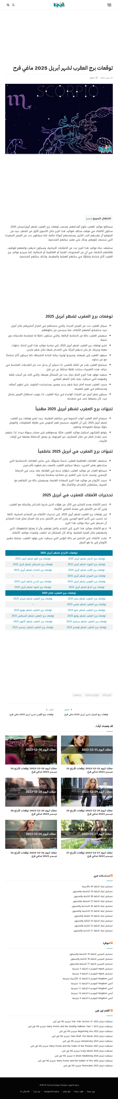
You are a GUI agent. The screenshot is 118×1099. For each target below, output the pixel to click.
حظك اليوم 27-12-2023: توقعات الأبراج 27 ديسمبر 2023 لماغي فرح (89, 854)
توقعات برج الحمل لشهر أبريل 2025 (86, 558)
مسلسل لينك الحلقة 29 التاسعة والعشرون (93, 891)
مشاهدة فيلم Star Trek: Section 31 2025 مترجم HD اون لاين (83, 1021)
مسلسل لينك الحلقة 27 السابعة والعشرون (93, 901)
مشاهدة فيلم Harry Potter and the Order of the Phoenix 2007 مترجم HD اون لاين (71, 1046)
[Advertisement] (59, 36)
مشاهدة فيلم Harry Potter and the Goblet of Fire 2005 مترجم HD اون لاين (75, 1061)
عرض (89, 219)
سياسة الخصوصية (51, 1091)
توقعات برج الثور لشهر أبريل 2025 (33, 558)
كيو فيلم (67, 1091)
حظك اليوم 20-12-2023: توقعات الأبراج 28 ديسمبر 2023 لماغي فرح (34, 812)
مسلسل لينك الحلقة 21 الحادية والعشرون (93, 931)
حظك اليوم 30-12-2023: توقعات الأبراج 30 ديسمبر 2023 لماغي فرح (34, 770)
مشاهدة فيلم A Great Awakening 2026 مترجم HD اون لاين (84, 1056)
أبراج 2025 (106, 695)
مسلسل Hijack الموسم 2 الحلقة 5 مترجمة (92, 969)
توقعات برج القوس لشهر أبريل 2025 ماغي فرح (31, 714)
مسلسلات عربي (102, 876)
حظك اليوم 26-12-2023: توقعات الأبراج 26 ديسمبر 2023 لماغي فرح (34, 854)
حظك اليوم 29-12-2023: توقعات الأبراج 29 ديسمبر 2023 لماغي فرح (89, 812)
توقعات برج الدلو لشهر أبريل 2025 (86, 587)
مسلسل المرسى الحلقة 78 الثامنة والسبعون (92, 959)
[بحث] (8, 5)
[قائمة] (109, 5)
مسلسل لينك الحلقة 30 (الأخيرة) (97, 886)
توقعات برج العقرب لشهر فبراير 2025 (32, 598)
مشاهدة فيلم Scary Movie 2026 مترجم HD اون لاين (87, 1051)
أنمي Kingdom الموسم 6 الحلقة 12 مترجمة (92, 983)
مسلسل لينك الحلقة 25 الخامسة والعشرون (92, 911)
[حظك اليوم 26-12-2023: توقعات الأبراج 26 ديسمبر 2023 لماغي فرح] (31, 834)
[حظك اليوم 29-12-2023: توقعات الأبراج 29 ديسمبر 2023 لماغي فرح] (87, 792)
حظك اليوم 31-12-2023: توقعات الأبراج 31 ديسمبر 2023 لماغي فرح (89, 770)
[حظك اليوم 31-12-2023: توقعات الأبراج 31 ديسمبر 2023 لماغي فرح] (87, 750)
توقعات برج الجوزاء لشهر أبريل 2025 (86, 564)
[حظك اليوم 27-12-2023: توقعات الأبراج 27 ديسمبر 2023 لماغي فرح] (87, 834)
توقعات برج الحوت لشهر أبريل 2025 (32, 587)
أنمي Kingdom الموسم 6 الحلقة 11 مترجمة (92, 988)
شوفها (106, 943)
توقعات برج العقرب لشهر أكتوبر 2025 (32, 621)
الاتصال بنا (24, 1091)
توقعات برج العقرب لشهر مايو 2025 (86, 610)
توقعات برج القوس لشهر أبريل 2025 (86, 581)
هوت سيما (78, 1091)
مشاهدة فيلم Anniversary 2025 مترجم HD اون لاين (88, 1041)
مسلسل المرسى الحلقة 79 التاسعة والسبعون (91, 954)
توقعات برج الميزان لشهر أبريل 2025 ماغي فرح (86, 714)
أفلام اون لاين (102, 1011)
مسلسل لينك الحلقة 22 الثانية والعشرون (93, 926)
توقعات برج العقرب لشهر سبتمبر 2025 (86, 621)
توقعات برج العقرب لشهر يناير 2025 (86, 598)
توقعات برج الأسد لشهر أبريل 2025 (86, 570)
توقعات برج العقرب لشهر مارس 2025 (86, 604)
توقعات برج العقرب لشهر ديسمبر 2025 (32, 627)
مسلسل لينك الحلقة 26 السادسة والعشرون (92, 906)
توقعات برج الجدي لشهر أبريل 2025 (32, 581)
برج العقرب (77, 695)
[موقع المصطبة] (59, 5)
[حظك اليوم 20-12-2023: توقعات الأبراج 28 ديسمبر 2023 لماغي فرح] (31, 792)
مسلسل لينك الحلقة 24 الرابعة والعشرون (93, 916)
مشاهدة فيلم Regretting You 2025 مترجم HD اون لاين (86, 1031)
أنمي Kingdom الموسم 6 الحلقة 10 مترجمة (92, 993)
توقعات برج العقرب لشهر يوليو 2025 (86, 616)
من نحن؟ (36, 1091)
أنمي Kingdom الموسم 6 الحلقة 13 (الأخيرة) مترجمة (88, 979)
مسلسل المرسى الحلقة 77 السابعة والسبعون (91, 964)
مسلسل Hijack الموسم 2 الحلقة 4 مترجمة (92, 974)
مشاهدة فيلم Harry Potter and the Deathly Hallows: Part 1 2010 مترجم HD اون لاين (70, 1026)
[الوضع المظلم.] (13, 5)
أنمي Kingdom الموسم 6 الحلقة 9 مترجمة (92, 998)
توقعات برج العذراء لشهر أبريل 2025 (33, 570)
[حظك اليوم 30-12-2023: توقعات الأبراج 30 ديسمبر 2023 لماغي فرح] (31, 750)
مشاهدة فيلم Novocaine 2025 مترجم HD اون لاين (88, 1066)
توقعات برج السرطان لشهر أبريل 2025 (33, 564)
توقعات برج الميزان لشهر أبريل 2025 (86, 576)
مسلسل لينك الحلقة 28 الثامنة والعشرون (93, 896)
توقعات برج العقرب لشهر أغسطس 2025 (33, 616)
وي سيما (91, 1091)
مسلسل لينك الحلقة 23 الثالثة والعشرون (93, 921)
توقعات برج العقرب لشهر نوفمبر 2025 (86, 627)
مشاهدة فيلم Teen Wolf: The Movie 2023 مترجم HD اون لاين (82, 1036)
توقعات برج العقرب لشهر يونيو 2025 (33, 610)
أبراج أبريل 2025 (92, 695)
